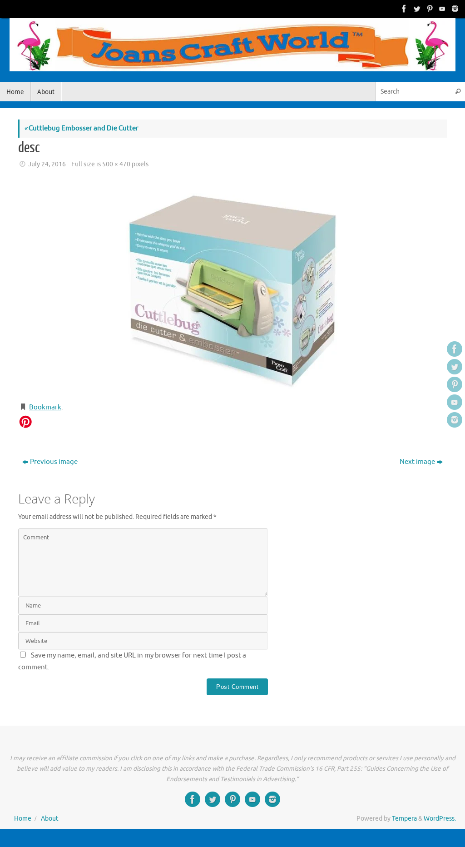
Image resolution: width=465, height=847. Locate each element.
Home (22, 818)
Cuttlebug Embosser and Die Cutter (81, 128)
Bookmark (45, 407)
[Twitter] (416, 8)
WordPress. (440, 818)
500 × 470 (116, 164)
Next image (417, 462)
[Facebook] (403, 8)
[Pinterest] (428, 8)
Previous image (54, 462)
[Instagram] (454, 8)
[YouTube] (441, 8)
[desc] (232, 287)
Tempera (404, 818)
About (50, 818)
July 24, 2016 (47, 164)
